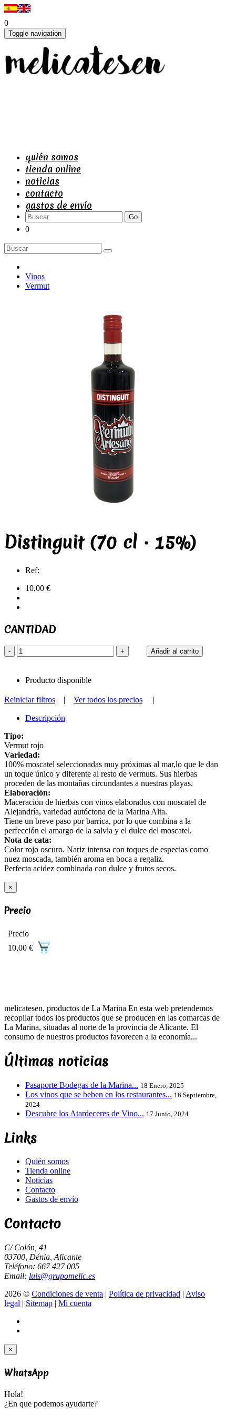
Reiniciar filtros (29, 699)
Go (133, 217)
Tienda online (53, 169)
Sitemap (39, 1303)
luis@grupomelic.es (62, 1275)
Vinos (35, 276)
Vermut (37, 285)
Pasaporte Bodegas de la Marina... (81, 1084)
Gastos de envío (58, 205)
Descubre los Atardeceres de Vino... (84, 1113)
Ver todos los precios (108, 699)
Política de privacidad (144, 1293)
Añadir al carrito (175, 651)
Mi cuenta (74, 1303)
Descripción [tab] (45, 717)
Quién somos (51, 157)
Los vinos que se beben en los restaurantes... (98, 1094)
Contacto (44, 193)
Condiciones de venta (67, 1293)
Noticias (42, 181)
